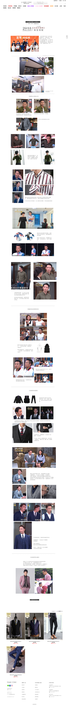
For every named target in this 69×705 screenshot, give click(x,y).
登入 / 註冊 (64, 0)
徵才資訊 (23, 696)
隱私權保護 (36, 696)
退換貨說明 (36, 694)
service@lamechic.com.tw (10, 696)
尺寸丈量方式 (37, 689)
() (56, 0)
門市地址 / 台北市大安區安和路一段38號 (55, 686)
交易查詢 (60, 0)
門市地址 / (50, 695)
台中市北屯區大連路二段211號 (56, 695)
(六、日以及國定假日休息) (11, 694)
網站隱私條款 (34, 704)
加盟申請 (23, 689)
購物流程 (36, 687)
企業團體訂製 (24, 694)
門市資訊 (23, 687)
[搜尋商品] (65, 3)
